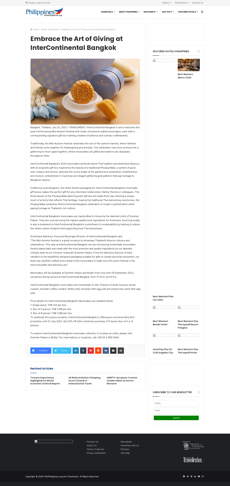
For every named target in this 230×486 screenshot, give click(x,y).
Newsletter (126, 441)
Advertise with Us (130, 445)
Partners (125, 449)
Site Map (125, 453)
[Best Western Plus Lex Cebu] (164, 176)
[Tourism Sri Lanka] (45, 12)
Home (35, 29)
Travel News (181, 2)
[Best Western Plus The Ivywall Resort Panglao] (189, 312)
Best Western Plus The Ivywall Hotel (188, 351)
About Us (92, 445)
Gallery (165, 2)
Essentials (107, 12)
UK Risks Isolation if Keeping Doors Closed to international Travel (84, 380)
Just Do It (167, 12)
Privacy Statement (96, 453)
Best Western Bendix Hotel (160, 323)
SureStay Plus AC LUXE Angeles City (163, 351)
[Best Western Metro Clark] (189, 65)
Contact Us (197, 2)
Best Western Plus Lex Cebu (163, 298)
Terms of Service (95, 449)
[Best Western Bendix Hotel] (164, 312)
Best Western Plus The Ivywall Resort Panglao (188, 324)
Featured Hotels (187, 12)
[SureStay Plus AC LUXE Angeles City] (164, 340)
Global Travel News (50, 29)
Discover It (150, 12)
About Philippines (128, 12)
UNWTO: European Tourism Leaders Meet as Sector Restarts (122, 380)
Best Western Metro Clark (185, 76)
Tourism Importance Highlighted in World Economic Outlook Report (45, 380)
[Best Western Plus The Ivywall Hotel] (189, 340)
